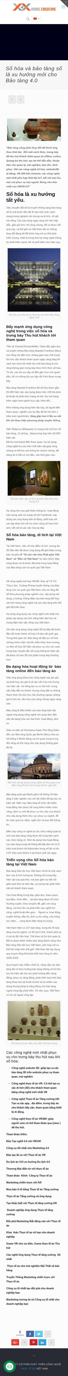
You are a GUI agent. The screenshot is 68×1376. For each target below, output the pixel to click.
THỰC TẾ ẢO (28, 1368)
